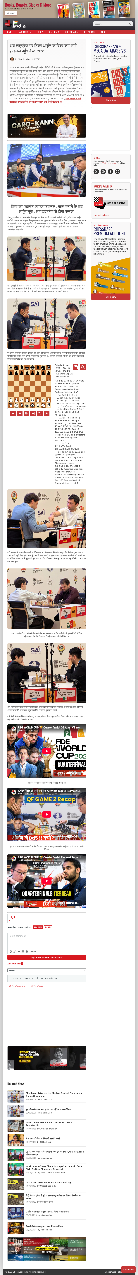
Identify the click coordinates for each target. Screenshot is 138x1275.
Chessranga (71, 32)
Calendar (54, 32)
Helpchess (89, 32)
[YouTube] (103, 171)
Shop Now (111, 100)
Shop (40, 32)
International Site (101, 215)
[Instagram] (117, 171)
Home (8, 32)
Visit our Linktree (109, 163)
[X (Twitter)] (96, 171)
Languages (23, 32)
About (104, 32)
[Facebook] (110, 171)
